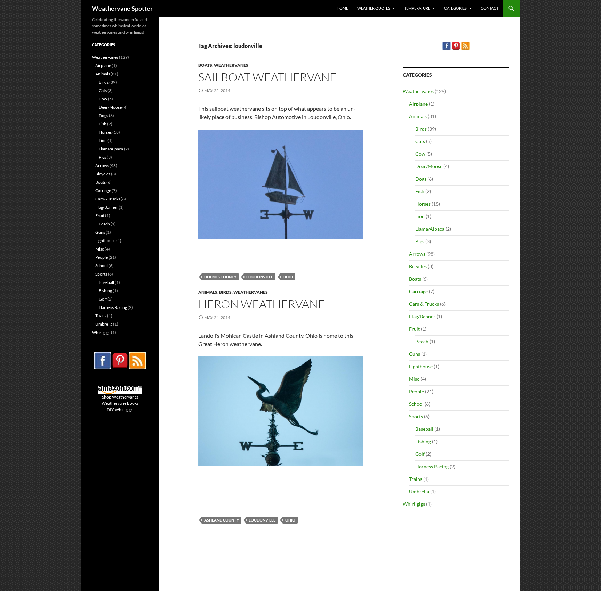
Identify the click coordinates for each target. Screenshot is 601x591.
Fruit (414, 329)
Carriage (418, 291)
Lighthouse (421, 366)
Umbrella (419, 491)
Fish (419, 191)
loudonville (259, 276)
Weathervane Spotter (122, 8)
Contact (489, 8)
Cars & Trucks (424, 304)
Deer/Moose (428, 166)
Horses (423, 204)
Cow (420, 154)
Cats (420, 141)
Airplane (418, 104)
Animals (207, 292)
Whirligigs (414, 504)
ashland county (221, 520)
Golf (420, 454)
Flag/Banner (422, 316)
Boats (205, 65)
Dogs (420, 179)
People (416, 391)
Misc (414, 379)
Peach (421, 341)
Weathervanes (231, 65)
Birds (225, 292)
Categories (455, 8)
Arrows (417, 254)
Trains (415, 479)
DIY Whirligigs (120, 409)
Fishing (423, 441)
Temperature (417, 8)
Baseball (424, 429)
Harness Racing (432, 466)
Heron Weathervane (261, 304)
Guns (414, 354)
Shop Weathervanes (120, 397)
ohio (288, 276)
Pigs (419, 241)
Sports (416, 416)
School (416, 404)
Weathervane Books (120, 403)
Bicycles (418, 266)
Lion (420, 216)
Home (342, 8)
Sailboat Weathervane (267, 77)
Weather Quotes (373, 8)
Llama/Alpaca (429, 229)
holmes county (220, 276)
